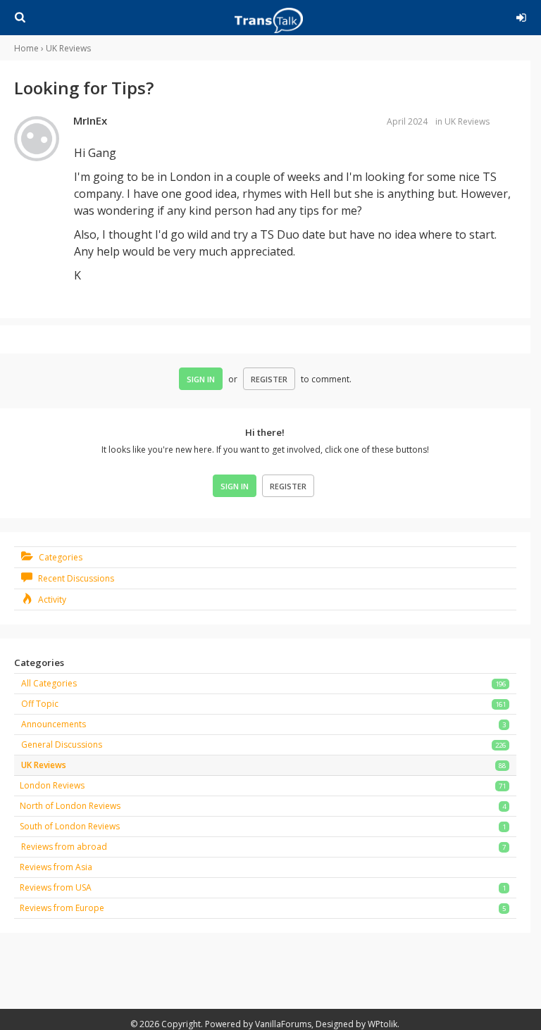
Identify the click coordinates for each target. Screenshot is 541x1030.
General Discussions (61, 744)
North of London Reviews (70, 806)
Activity (51, 599)
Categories (59, 557)
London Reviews (52, 785)
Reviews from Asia (56, 867)
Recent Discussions (75, 578)
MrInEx (90, 120)
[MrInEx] (36, 139)
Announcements (53, 724)
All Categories (49, 683)
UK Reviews (467, 121)
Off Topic (39, 704)
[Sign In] (503, 15)
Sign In (201, 379)
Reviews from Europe (62, 908)
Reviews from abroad (64, 847)
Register (269, 379)
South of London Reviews (70, 826)
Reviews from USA (56, 887)
